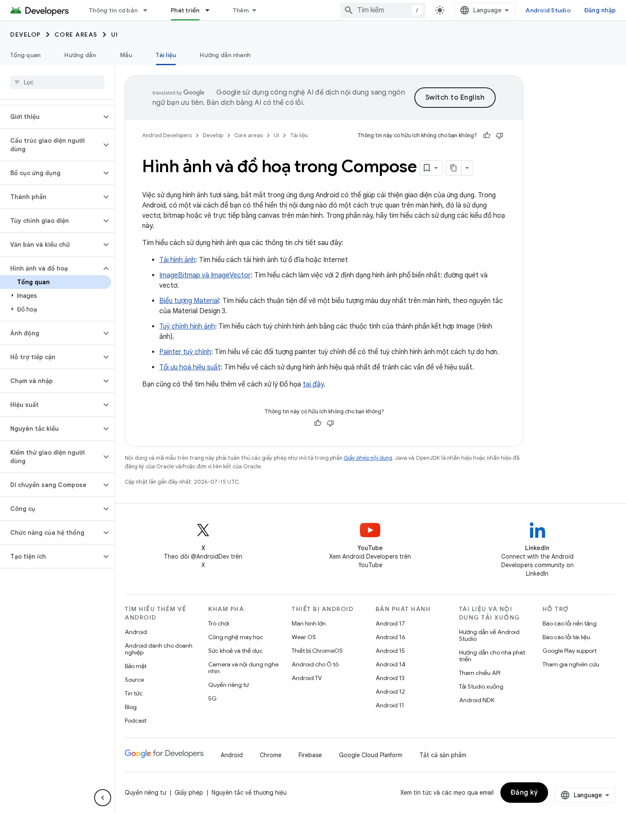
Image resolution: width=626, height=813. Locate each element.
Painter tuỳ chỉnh (185, 352)
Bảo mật (135, 666)
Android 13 (390, 678)
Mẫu (126, 55)
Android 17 (390, 623)
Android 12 (390, 691)
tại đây (313, 384)
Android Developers (167, 135)
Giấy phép (189, 792)
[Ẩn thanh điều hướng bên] (102, 797)
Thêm (241, 10)
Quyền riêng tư (228, 685)
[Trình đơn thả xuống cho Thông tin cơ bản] (149, 10)
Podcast (135, 720)
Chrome (270, 755)
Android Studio (548, 10)
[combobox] (382, 10)
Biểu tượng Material (189, 301)
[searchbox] (57, 82)
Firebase (310, 755)
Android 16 (390, 637)
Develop (25, 34)
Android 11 (390, 705)
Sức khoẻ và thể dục (235, 650)
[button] (50, 117)
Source (134, 679)
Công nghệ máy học (235, 637)
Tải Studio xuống (481, 686)
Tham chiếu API (479, 673)
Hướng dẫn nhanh (225, 55)
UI (114, 34)
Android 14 (390, 664)
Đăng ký (524, 792)
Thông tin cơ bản (113, 10)
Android (136, 632)
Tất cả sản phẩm (442, 755)
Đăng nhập (600, 10)
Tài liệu (166, 55)
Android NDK (476, 700)
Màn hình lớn (309, 623)
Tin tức (134, 693)
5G (212, 698)
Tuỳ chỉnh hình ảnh (187, 326)
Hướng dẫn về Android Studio (489, 635)
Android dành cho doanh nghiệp (158, 649)
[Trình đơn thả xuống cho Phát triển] (211, 10)
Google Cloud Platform (370, 755)
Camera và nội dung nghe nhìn (243, 667)
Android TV (307, 678)
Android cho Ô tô (315, 664)
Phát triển (185, 10)
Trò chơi (218, 623)
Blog (131, 707)
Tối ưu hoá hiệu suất (190, 367)
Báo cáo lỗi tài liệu (566, 637)
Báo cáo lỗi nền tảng (570, 623)
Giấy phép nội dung (368, 457)
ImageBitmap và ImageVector (205, 275)
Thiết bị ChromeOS (317, 650)
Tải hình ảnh (177, 260)
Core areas (76, 34)
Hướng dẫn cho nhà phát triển (492, 656)
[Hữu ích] (486, 135)
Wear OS (304, 637)
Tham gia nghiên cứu (571, 664)
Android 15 (390, 650)
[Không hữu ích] (499, 135)
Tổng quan (25, 55)
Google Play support (570, 650)
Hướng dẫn (80, 55)
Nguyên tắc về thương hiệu (249, 792)
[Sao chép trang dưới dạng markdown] (454, 168)
